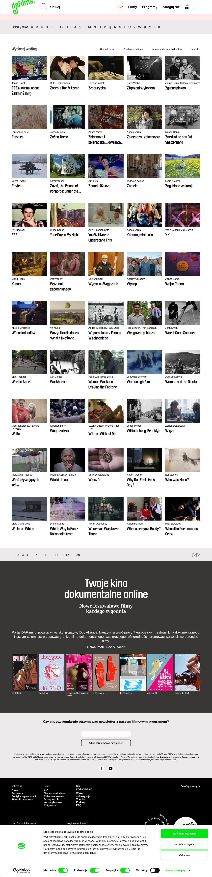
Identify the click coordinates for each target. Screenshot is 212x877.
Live (120, 7)
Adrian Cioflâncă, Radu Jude (103, 327)
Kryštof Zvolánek (21, 327)
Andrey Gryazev (136, 278)
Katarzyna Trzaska (22, 474)
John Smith (171, 327)
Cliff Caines (56, 376)
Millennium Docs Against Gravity (77, 694)
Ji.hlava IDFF (153, 693)
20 (78, 555)
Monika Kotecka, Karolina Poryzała (25, 427)
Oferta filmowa (107, 49)
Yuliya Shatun (19, 180)
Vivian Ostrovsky (97, 523)
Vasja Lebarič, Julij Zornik (179, 229)
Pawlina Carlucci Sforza (63, 474)
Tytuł (192, 49)
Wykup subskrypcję (83, 795)
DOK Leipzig (99, 693)
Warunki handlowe (22, 799)
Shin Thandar (19, 376)
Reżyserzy (50, 805)
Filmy (132, 7)
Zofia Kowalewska (175, 425)
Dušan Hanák (172, 132)
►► (196, 554)
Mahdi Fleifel (18, 278)
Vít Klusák (55, 327)
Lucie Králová (172, 180)
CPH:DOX (16, 693)
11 (46, 555)
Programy (149, 7)
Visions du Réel (182, 693)
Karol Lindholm (58, 425)
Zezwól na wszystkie (184, 833)
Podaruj (80, 802)
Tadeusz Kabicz (135, 180)
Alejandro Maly (135, 523)
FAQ (78, 805)
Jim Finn (93, 180)
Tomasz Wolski (96, 83)
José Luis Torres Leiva (100, 376)
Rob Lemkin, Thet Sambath (142, 327)
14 (56, 555)
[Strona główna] (23, 7)
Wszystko (20, 27)
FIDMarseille (126, 693)
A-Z (46, 790)
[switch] (94, 870)
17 (67, 555)
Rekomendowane (54, 796)
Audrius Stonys (173, 376)
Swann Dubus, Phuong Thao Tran (103, 427)
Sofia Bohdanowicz (98, 474)
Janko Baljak (19, 83)
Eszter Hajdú (95, 278)
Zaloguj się (171, 7)
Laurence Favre (20, 132)
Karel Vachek (134, 83)
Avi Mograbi (18, 229)
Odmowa (184, 855)
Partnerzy (17, 793)
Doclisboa (43, 693)
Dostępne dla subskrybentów (167, 49)
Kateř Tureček (134, 474)
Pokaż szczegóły (176, 870)
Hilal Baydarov (173, 523)
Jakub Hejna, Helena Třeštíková (182, 83)
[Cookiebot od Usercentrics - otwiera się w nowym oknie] (21, 870)
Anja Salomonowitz (98, 229)
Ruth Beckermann (60, 83)
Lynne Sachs (57, 229)
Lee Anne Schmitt (136, 376)
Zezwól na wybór (184, 844)
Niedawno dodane (133, 49)
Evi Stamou (171, 474)
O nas (15, 790)
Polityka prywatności (24, 796)
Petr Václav (56, 278)
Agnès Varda (95, 132)
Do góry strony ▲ (190, 786)
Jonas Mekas (57, 132)
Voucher (81, 799)
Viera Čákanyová (21, 523)
